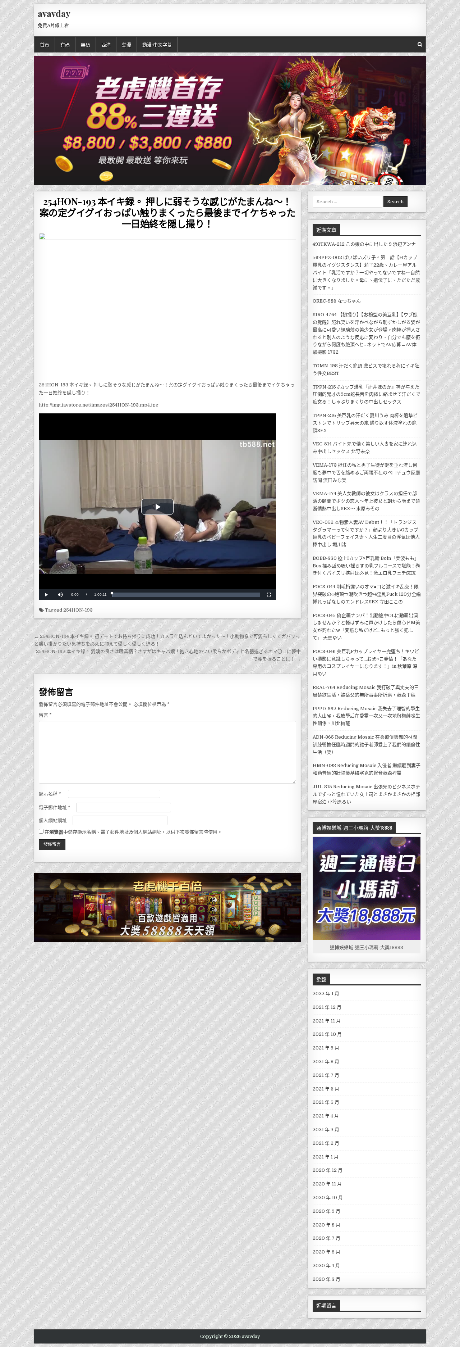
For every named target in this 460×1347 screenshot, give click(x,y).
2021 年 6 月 (326, 1089)
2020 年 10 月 (328, 1197)
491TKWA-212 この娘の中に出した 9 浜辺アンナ (364, 244)
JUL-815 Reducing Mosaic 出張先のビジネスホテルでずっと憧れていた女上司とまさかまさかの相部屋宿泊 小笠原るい (366, 794)
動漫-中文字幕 (157, 44)
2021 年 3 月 (326, 1129)
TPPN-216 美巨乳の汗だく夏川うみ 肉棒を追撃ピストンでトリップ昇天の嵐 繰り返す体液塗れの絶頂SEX (365, 423)
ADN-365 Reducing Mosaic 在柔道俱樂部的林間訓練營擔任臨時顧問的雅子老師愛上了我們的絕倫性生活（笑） (366, 744)
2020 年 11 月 (327, 1184)
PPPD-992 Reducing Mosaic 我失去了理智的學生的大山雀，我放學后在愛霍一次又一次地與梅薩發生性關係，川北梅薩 (366, 716)
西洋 (106, 44)
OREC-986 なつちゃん (337, 301)
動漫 (126, 44)
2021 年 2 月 (326, 1143)
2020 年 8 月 (326, 1225)
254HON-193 (78, 610)
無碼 (85, 44)
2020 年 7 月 (326, 1238)
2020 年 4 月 (326, 1265)
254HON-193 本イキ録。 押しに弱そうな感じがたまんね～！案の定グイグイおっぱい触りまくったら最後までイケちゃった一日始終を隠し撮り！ (168, 212)
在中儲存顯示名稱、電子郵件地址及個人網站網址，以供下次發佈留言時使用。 (133, 832)
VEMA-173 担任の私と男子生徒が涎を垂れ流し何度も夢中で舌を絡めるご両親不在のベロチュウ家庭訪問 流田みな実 (366, 472)
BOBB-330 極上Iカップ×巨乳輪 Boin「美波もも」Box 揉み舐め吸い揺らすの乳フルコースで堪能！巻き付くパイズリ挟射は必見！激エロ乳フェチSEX (366, 565)
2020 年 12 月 (327, 1170)
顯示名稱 (50, 794)
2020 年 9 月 (326, 1211)
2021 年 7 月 (326, 1075)
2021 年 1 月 (326, 1157)
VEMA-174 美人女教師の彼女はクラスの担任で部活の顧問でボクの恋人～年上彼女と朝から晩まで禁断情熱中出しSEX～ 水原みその (366, 501)
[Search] (420, 44)
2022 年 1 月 (326, 993)
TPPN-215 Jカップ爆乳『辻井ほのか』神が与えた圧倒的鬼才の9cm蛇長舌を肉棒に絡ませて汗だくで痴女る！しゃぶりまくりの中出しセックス (366, 394)
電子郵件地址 (54, 807)
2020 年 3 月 (326, 1279)
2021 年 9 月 (326, 1048)
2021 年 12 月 (327, 1007)
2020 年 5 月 (326, 1252)
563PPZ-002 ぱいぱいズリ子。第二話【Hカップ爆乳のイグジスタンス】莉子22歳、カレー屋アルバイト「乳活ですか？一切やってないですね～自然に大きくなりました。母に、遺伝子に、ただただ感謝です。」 (366, 272)
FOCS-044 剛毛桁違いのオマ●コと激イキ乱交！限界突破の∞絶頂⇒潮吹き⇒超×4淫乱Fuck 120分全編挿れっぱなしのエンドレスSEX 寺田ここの (367, 594)
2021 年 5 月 (326, 1102)
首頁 (44, 44)
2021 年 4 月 (326, 1116)
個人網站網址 (53, 820)
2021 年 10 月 (327, 1034)
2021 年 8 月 (326, 1061)
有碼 (65, 44)
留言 (45, 715)
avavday (54, 13)
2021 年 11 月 (327, 1021)
